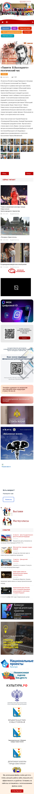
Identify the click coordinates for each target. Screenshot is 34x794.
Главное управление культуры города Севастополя (13, 209)
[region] (17, 8)
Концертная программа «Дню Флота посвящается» (30, 173)
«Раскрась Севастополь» (9, 237)
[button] (14, 15)
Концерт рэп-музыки (6, 173)
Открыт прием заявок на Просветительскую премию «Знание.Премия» (20, 573)
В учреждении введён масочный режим (14, 264)
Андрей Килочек (14, 214)
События (4, 74)
